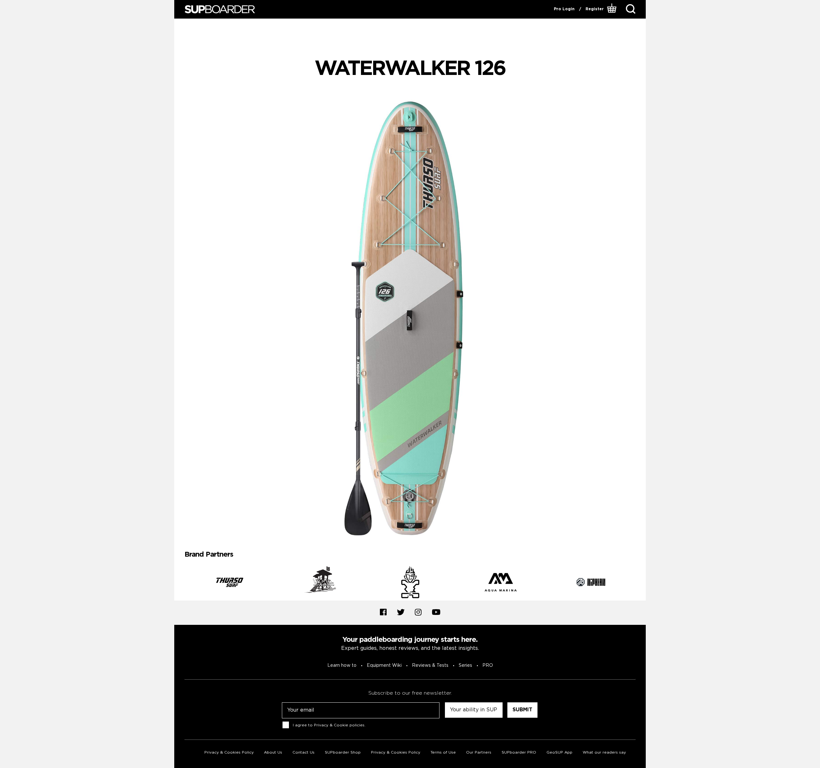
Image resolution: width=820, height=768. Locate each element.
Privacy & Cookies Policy (229, 752)
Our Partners (478, 752)
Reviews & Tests (430, 665)
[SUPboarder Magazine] (219, 9)
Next (640, 583)
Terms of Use (443, 752)
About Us (273, 752)
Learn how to (342, 665)
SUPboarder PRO (519, 752)
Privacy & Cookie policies (339, 725)
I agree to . (329, 725)
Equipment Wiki (384, 665)
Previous (179, 583)
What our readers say (604, 752)
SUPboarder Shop (343, 752)
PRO (487, 665)
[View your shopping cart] (612, 9)
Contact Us (303, 752)
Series (465, 665)
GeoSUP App (559, 752)
